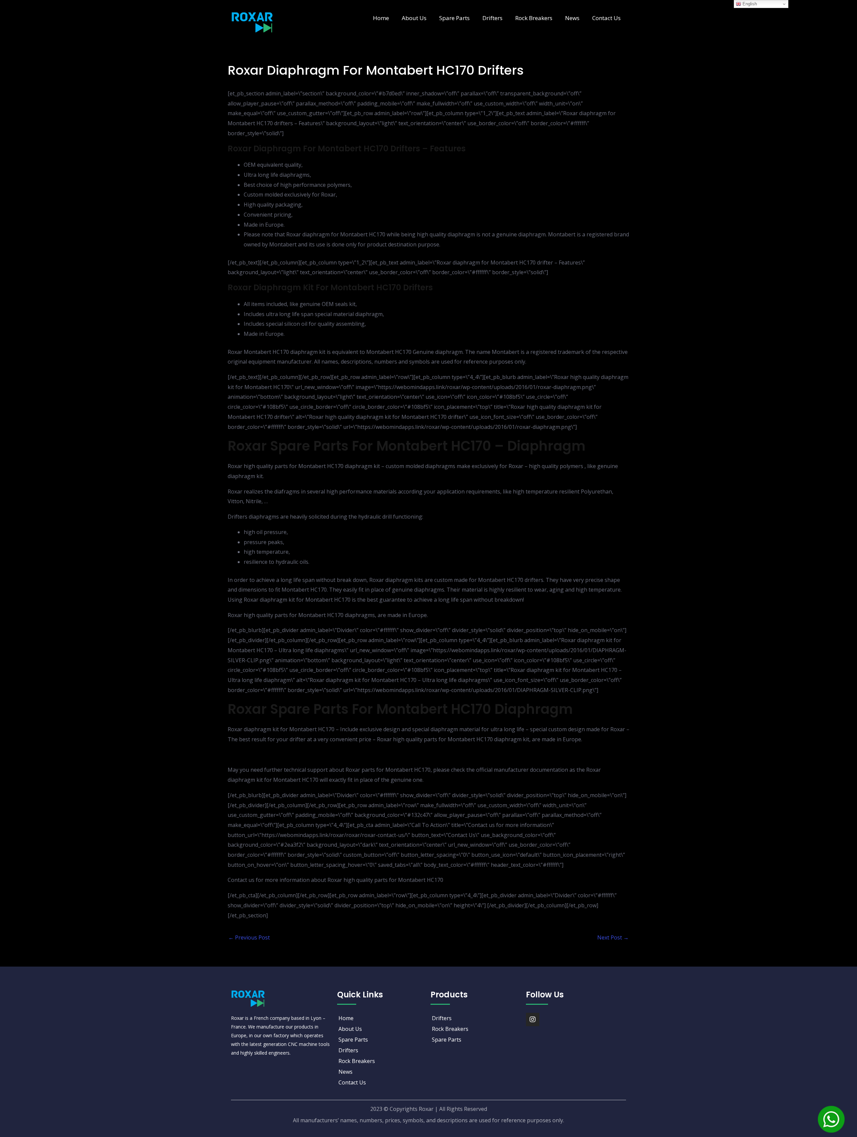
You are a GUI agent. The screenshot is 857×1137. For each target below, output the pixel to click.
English (749, 3)
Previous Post (249, 937)
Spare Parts (454, 18)
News (572, 18)
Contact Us (606, 18)
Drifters (492, 18)
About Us (414, 18)
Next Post (613, 937)
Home (381, 18)
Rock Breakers (533, 18)
